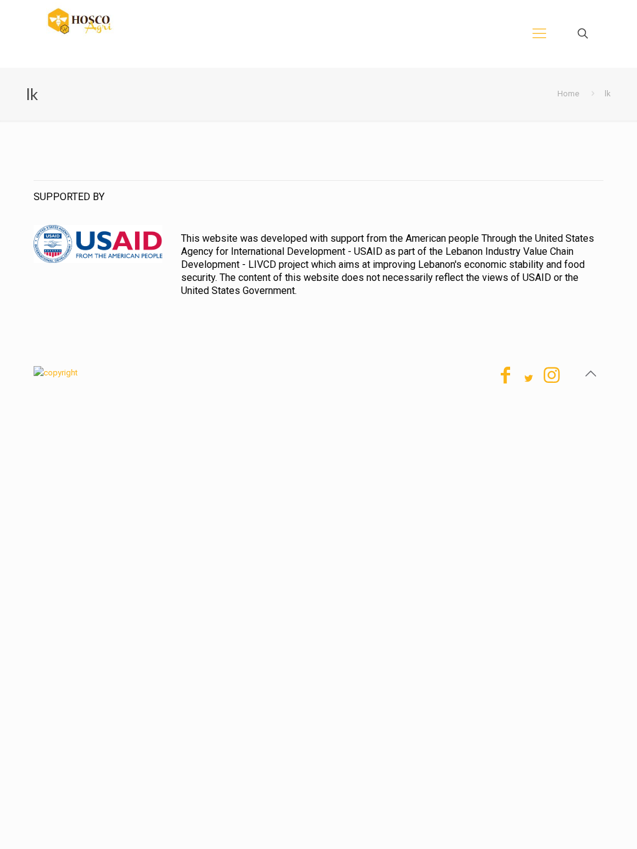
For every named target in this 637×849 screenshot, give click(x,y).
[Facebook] (505, 378)
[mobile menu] (539, 33)
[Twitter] (528, 378)
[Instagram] (552, 378)
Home (568, 93)
